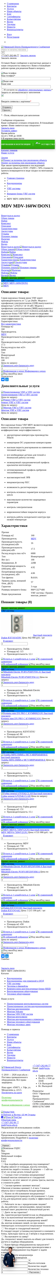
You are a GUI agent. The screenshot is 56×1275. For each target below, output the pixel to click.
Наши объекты (14, 11)
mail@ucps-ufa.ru (9, 1125)
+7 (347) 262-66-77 (42, 1065)
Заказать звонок (28, 55)
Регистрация (13, 37)
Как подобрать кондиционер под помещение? (27, 1164)
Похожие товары (9, 267)
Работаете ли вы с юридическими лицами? (26, 1204)
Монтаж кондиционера (18, 1009)
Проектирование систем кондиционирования (29, 1006)
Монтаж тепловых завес (19, 1024)
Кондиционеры (14, 978)
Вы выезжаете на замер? (16, 1236)
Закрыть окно (8, 128)
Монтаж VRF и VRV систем (15, 410)
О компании (13, 3)
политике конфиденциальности (19, 1139)
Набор (4, 252)
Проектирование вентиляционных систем (27, 1003)
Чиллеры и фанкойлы (17, 986)
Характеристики (9, 260)
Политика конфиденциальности (12, 1098)
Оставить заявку (9, 130)
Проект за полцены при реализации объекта (23, 163)
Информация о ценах (35, 371)
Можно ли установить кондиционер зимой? (26, 1220)
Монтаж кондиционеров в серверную (25, 1019)
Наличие (5, 270)
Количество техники (38, 1269)
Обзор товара (7, 249)
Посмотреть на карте (12, 1092)
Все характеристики (11, 324)
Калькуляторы (14, 19)
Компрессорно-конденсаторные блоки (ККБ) (29, 988)
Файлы (4, 273)
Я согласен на (28, 90)
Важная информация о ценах (16, 1105)
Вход (9, 34)
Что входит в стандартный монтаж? (22, 1228)
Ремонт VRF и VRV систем (14, 402)
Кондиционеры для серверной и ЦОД (25, 981)
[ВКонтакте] (3, 379)
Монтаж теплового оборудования (23, 1022)
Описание (6, 257)
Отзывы (5, 265)
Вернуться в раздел (10, 247)
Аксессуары (7, 262)
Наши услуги (7, 153)
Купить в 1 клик (27, 659)
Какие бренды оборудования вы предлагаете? (27, 1244)
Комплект (6, 254)
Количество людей (37, 1266)
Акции (4, 157)
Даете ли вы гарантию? (16, 1212)
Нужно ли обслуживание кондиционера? (25, 1193)
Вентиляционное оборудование (22, 991)
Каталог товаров (9, 150)
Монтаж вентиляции (17, 1016)
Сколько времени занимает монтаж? (22, 1185)
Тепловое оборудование (18, 994)
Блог (9, 14)
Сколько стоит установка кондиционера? (25, 1175)
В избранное (22, 664)
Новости (11, 27)
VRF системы (13, 983)
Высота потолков (36, 1263)
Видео (10, 21)
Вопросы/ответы (15, 29)
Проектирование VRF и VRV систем (19, 394)
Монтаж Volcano (15, 1011)
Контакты (12, 6)
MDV (4, 334)
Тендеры (11, 24)
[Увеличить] (14, 283)
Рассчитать (34, 1272)
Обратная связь (8, 1120)
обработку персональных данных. (34, 90)
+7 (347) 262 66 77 (10, 1122)
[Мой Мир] (7, 379)
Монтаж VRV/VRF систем (20, 1014)
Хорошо (5, 1145)
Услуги (10, 9)
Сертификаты (13, 16)
